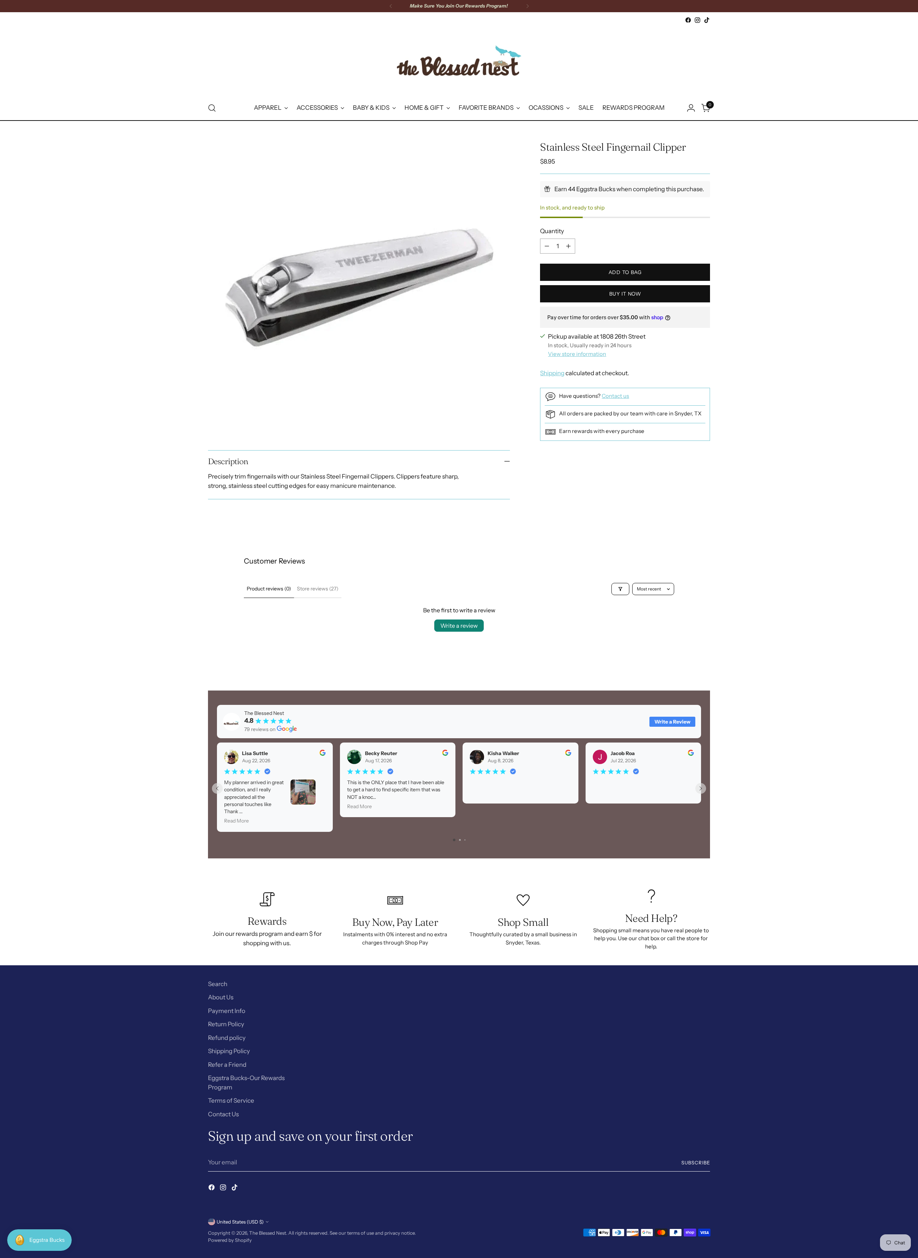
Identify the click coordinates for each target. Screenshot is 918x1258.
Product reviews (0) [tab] (269, 588)
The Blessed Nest (267, 1233)
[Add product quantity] (568, 246)
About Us (220, 997)
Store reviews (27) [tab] (318, 588)
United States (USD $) (240, 1222)
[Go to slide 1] (454, 840)
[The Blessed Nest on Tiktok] (707, 20)
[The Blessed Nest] (459, 60)
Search (217, 984)
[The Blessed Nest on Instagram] (697, 20)
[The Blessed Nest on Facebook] (688, 20)
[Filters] (620, 589)
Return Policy (226, 1024)
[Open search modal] (212, 108)
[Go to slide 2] (460, 840)
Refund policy (227, 1037)
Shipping (552, 373)
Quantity (552, 231)
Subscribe (695, 1162)
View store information (577, 353)
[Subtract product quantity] (546, 246)
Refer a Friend (227, 1064)
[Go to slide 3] (464, 839)
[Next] (527, 6)
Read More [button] (236, 821)
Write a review (459, 625)
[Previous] (391, 6)
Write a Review (672, 721)
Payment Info (226, 1010)
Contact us (615, 395)
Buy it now (625, 294)
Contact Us (223, 1114)
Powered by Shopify (230, 1240)
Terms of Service (231, 1100)
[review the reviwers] (323, 754)
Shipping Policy (229, 1051)
